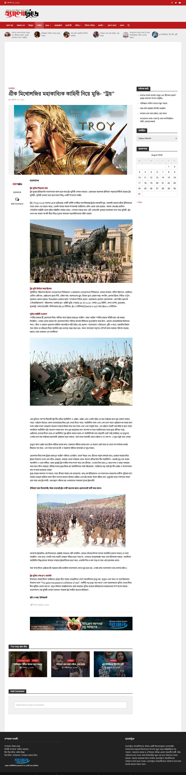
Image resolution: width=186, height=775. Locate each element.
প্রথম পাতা (9, 25)
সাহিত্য (77, 25)
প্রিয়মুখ (30, 25)
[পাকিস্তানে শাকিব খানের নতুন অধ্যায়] (37, 34)
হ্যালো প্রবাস (112, 25)
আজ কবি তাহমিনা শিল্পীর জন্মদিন (79, 34)
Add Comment (17, 204)
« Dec (139, 202)
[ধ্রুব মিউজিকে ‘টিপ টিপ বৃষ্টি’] (155, 34)
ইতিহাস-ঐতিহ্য (90, 25)
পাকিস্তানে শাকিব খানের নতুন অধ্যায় (50, 34)
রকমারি (100, 25)
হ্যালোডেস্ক (17, 192)
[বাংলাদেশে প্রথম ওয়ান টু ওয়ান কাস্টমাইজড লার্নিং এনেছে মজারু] (125, 35)
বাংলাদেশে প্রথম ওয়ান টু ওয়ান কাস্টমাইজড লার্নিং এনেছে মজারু (140, 35)
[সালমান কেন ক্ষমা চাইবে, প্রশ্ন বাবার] (96, 34)
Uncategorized (23, 661)
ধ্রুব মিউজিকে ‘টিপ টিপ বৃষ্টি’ (168, 34)
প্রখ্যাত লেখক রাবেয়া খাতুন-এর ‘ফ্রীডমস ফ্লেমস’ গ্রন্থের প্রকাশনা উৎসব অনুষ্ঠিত (21, 35)
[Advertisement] (93, 66)
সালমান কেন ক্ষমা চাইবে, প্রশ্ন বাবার (109, 34)
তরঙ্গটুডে (39, 25)
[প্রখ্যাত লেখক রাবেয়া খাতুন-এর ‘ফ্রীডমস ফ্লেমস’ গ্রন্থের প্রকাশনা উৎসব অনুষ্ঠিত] (7, 35)
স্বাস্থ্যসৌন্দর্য (58, 25)
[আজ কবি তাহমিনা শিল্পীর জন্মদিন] (66, 34)
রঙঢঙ (47, 25)
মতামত (122, 25)
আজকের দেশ (21, 25)
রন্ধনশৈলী (68, 25)
